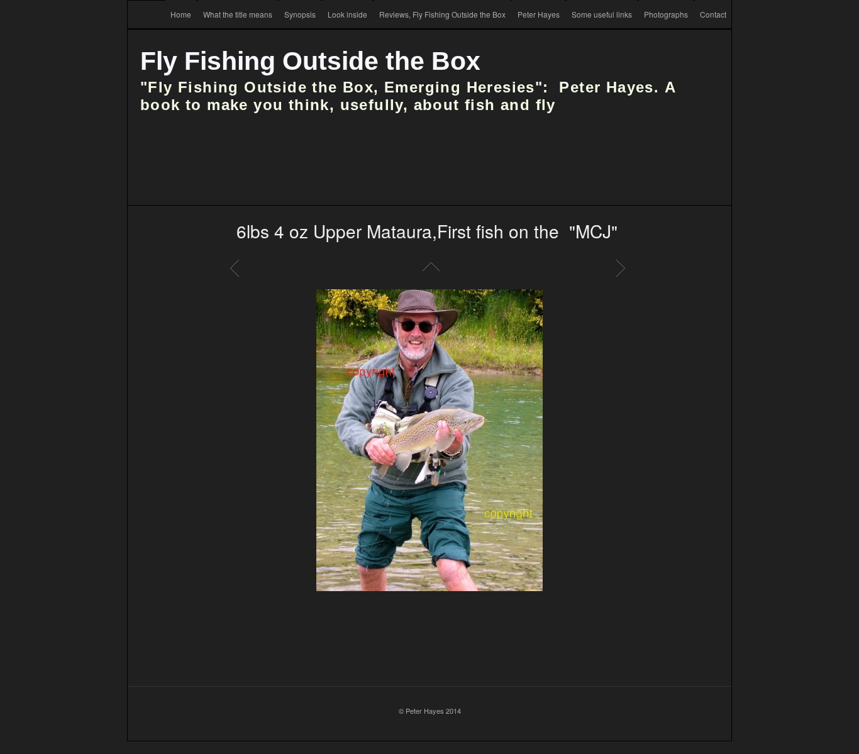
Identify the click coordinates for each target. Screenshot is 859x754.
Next (622, 268)
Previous (236, 268)
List (429, 268)
